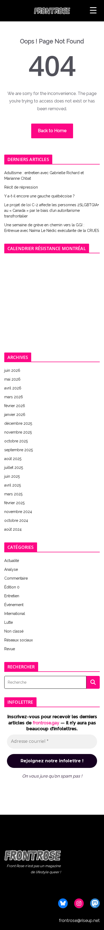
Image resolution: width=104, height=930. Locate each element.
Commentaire (16, 578)
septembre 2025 (18, 450)
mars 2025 (13, 494)
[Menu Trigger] (93, 10)
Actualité (11, 560)
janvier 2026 (14, 414)
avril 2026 (12, 388)
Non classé (13, 631)
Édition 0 (11, 587)
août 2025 (12, 459)
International (14, 613)
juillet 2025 (13, 467)
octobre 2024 (16, 520)
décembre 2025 (18, 423)
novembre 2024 (18, 512)
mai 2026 (12, 379)
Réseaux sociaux (18, 640)
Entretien (11, 596)
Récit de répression (21, 187)
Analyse (11, 569)
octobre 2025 (16, 441)
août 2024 (13, 529)
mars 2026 (13, 397)
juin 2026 (12, 370)
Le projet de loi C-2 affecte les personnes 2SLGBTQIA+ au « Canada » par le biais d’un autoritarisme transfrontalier (51, 210)
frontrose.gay (46, 722)
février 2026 (14, 406)
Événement (13, 605)
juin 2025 (12, 476)
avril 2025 (12, 485)
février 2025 (14, 503)
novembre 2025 (18, 432)
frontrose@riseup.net (79, 920)
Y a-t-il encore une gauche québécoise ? (39, 196)
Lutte (8, 622)
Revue (9, 649)
